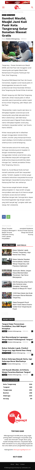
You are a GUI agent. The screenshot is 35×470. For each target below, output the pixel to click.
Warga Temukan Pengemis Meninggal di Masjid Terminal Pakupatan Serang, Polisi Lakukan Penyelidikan (9, 233)
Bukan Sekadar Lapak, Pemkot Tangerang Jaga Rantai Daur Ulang (22, 252)
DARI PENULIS (21, 245)
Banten (10, 12)
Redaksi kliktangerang (12, 39)
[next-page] (6, 314)
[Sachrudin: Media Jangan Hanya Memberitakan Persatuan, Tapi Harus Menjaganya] (7, 273)
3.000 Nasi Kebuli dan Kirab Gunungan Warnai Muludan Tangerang (22, 295)
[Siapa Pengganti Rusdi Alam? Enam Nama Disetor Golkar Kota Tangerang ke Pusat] (7, 304)
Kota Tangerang (18, 12)
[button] (3, 7)
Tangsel (5, 331)
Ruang (4, 364)
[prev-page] (3, 314)
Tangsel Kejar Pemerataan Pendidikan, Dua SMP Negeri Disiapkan (14, 326)
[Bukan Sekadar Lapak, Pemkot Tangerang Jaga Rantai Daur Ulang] (7, 252)
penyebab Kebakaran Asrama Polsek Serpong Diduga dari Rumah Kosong (25, 231)
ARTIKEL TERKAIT (9, 245)
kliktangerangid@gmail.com (22, 450)
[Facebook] (4, 217)
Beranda (4, 12)
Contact (22, 464)
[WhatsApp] (8, 217)
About (12, 464)
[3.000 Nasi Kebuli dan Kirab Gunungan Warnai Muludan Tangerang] (7, 295)
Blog (17, 464)
